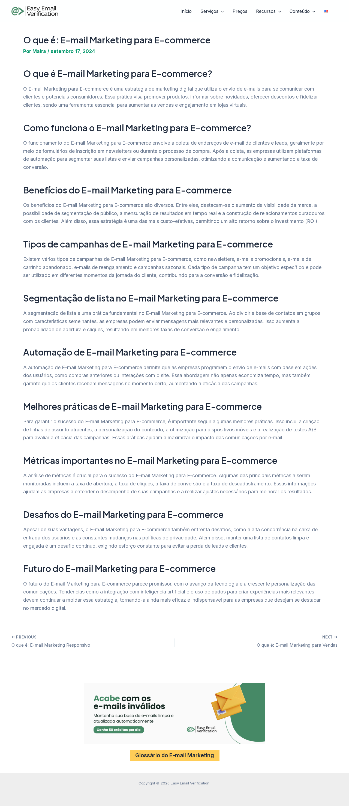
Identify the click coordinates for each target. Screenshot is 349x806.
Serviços (209, 11)
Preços (240, 11)
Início (186, 11)
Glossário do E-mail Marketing (174, 755)
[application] (221, 11)
